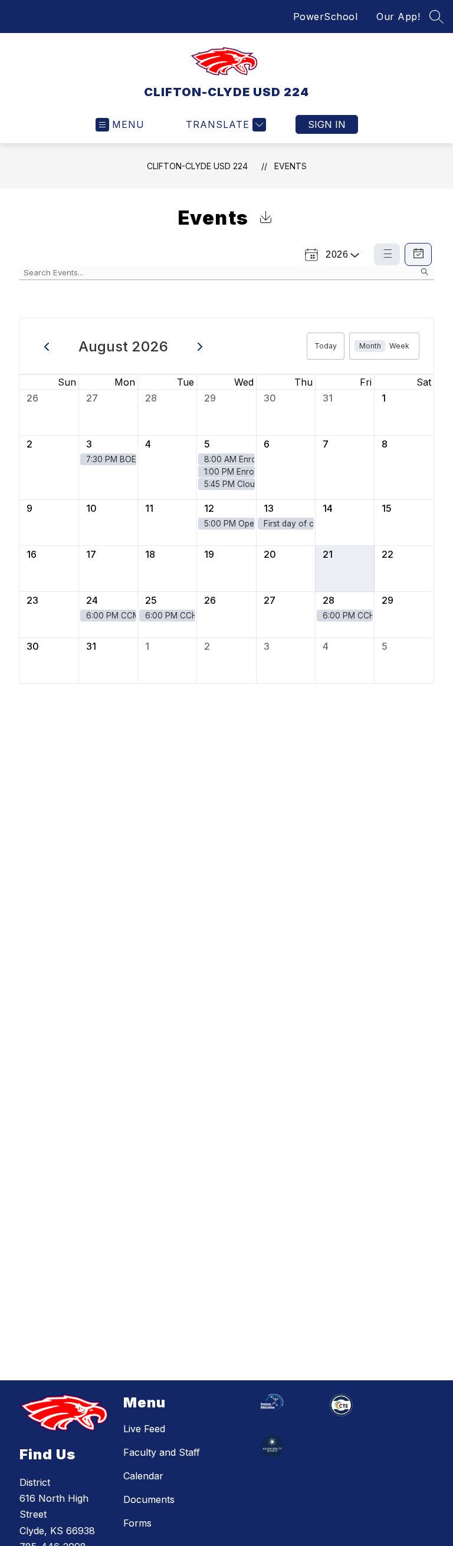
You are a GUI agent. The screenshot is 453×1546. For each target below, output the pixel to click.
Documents (149, 1499)
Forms (137, 1523)
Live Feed (144, 1429)
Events (290, 166)
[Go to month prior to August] (47, 346)
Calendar (143, 1476)
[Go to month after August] (200, 346)
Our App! (398, 16)
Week (399, 345)
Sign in (327, 124)
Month (370, 345)
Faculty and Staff (161, 1452)
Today (325, 345)
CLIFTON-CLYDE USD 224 (197, 166)
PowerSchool (325, 16)
